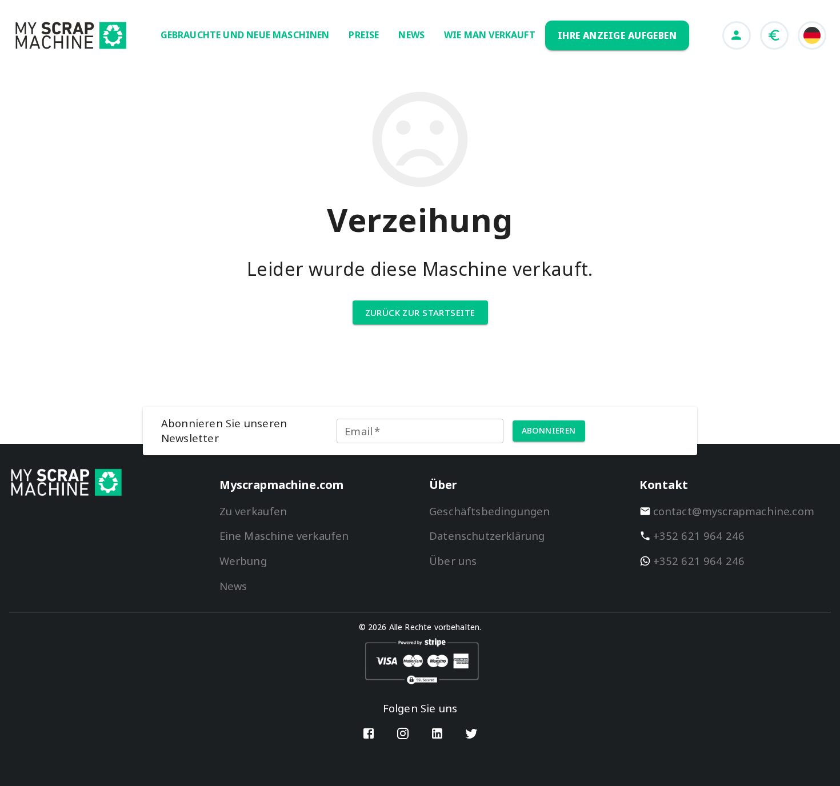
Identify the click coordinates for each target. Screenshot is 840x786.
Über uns (453, 561)
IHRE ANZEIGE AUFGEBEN (617, 35)
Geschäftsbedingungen (489, 511)
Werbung (243, 561)
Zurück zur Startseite (420, 312)
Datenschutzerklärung (487, 535)
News (233, 586)
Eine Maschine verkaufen (284, 535)
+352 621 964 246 (699, 535)
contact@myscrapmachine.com (734, 511)
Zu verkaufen (253, 511)
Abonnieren (549, 430)
